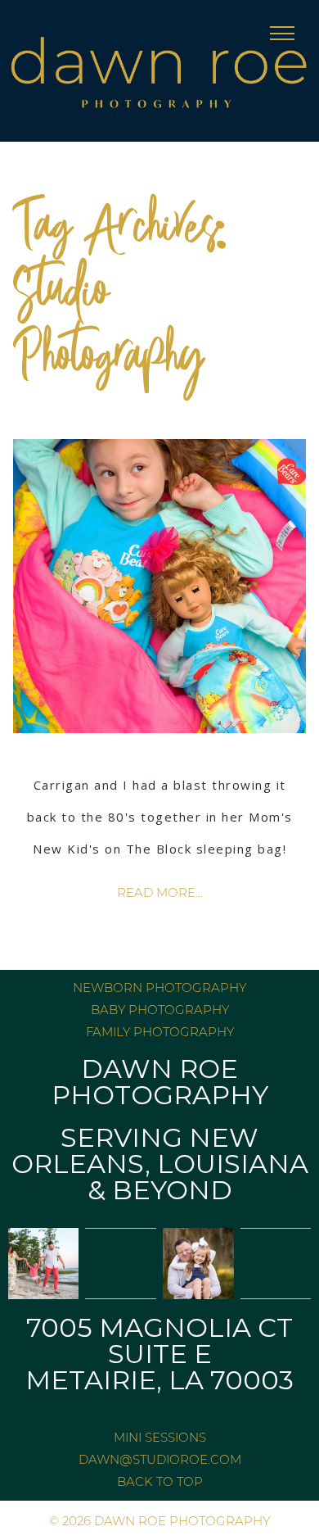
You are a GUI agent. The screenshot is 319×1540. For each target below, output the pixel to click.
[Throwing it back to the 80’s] (160, 586)
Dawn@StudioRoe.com (160, 1459)
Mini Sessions (160, 1437)
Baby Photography (160, 1009)
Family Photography (160, 1032)
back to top (160, 1481)
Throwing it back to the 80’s (159, 749)
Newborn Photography (159, 987)
